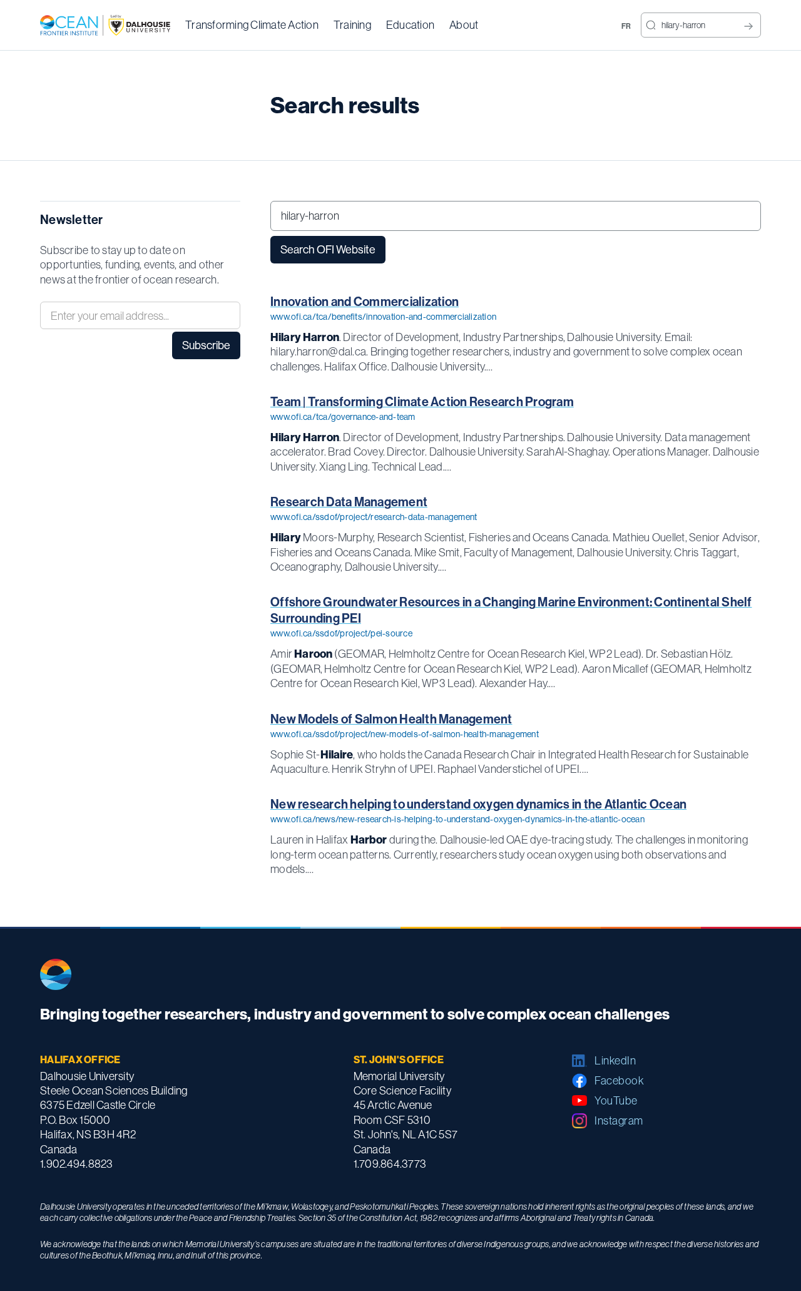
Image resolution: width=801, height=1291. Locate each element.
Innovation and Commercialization (364, 301)
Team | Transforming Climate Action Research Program (422, 401)
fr (626, 26)
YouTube (616, 1100)
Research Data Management (348, 501)
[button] (252, 25)
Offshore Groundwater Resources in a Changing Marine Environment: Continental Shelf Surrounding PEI (511, 610)
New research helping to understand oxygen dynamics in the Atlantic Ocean (478, 804)
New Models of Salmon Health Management (391, 719)
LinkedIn (615, 1060)
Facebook (619, 1080)
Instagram (618, 1120)
